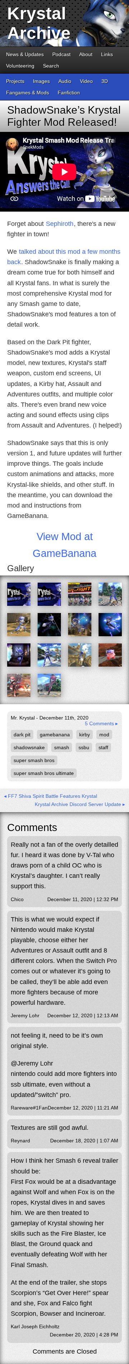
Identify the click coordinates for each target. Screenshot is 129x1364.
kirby (84, 734)
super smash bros (34, 760)
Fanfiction (69, 92)
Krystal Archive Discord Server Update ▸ (80, 804)
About (85, 54)
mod (104, 734)
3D (104, 81)
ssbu (83, 747)
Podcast (61, 54)
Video (86, 81)
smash (61, 747)
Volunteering (20, 66)
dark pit (22, 734)
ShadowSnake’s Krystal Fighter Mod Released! (64, 116)
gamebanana (55, 734)
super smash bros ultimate (44, 773)
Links (107, 54)
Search (51, 66)
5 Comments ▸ (101, 723)
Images (41, 81)
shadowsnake (29, 747)
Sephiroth (59, 223)
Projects (15, 81)
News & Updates (25, 54)
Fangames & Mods (27, 92)
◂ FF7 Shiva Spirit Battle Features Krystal (50, 796)
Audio (64, 81)
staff (103, 747)
